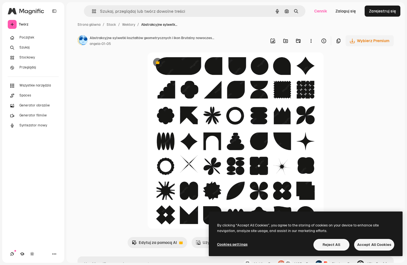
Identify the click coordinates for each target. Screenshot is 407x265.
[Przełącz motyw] (32, 253)
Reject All (331, 244)
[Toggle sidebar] (54, 11)
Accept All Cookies (374, 244)
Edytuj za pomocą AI (154, 244)
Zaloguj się (346, 11)
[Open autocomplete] (91, 11)
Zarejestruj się (382, 11)
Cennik (320, 11)
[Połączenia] (12, 253)
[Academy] (22, 253)
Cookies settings (232, 244)
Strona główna (89, 24)
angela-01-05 (100, 44)
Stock (111, 24)
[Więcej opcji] (310, 40)
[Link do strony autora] (82, 41)
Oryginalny (185, 63)
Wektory (128, 24)
